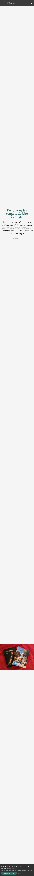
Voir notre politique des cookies (23, 870)
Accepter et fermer (9, 873)
